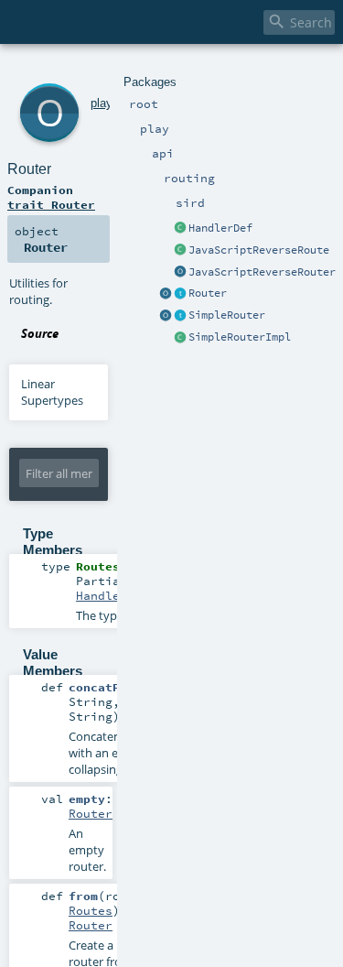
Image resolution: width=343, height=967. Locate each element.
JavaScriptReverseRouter (262, 272)
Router (207, 293)
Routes (91, 910)
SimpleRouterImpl (239, 337)
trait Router (51, 204)
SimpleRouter (226, 315)
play (101, 103)
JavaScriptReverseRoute (258, 250)
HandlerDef (220, 228)
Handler (101, 595)
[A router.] (180, 294)
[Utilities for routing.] (165, 294)
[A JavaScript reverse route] (180, 251)
